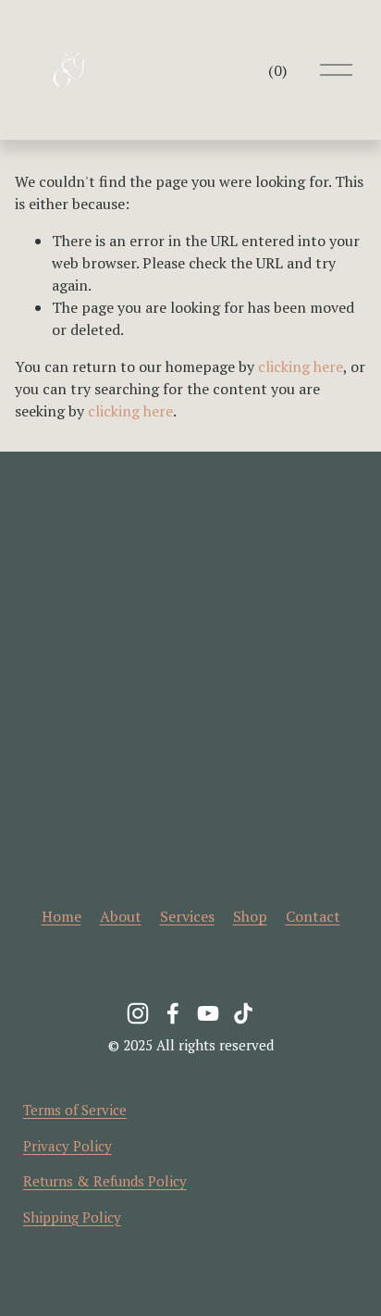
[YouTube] (208, 1013)
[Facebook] (173, 1013)
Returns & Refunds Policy (105, 1181)
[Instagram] (138, 1013)
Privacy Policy (67, 1145)
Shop (250, 916)
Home (61, 916)
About (120, 916)
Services (187, 916)
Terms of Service (75, 1109)
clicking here (300, 366)
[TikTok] (243, 1013)
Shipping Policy (72, 1217)
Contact (313, 916)
